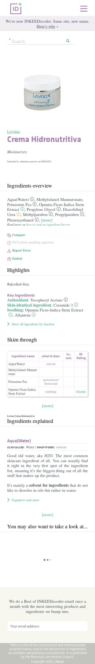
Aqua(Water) (18, 199)
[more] (46, 220)
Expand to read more (25, 500)
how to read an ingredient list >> (48, 224)
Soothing (15, 310)
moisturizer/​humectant (51, 382)
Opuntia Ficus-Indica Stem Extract (54, 310)
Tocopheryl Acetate (46, 300)
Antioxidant (17, 300)
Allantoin (22, 315)
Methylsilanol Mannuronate (59, 199)
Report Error (21, 250)
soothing (50, 391)
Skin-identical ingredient (29, 305)
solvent (51, 364)
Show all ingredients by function (33, 324)
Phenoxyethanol (20, 220)
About (59, 661)
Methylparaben (35, 214)
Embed (17, 258)
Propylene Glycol (41, 209)
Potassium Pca (19, 204)
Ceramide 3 (63, 305)
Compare (18, 234)
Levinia (13, 131)
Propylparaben (67, 214)
